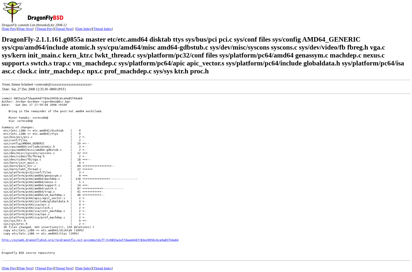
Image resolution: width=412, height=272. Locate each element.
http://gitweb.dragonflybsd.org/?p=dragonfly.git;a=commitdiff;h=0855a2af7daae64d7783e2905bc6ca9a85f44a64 (90, 240)
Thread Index (102, 29)
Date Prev (9, 29)
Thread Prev (44, 29)
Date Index (83, 29)
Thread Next (63, 29)
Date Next (25, 29)
